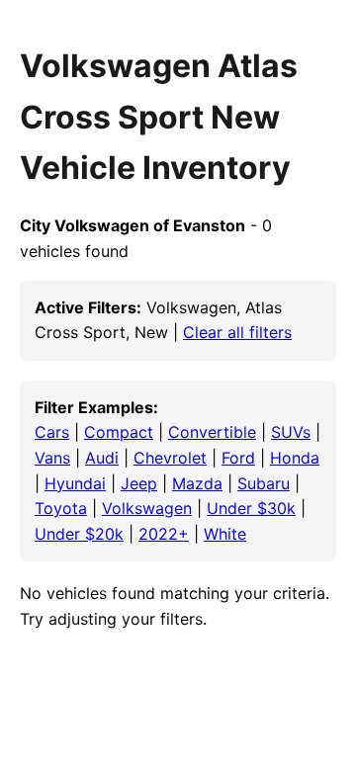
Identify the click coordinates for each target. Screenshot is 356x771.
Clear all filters (237, 332)
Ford (238, 458)
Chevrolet (170, 458)
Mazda (197, 483)
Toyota (61, 508)
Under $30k (251, 508)
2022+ (163, 534)
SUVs (291, 432)
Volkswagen (147, 508)
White (225, 534)
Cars (52, 432)
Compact (118, 432)
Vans (52, 458)
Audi (102, 458)
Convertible (212, 432)
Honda (294, 458)
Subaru (263, 483)
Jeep (139, 483)
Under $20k (79, 534)
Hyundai (75, 483)
